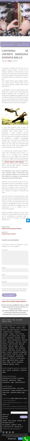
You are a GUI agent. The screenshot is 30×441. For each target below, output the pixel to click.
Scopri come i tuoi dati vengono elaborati (14, 301)
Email (4, 274)
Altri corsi (5, 418)
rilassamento (6, 382)
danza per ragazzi (13, 346)
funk (16, 348)
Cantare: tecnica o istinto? (9, 233)
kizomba (9, 352)
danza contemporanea (14, 340)
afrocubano (24, 330)
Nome (4, 267)
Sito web (4, 281)
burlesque (5, 334)
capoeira (4, 336)
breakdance (17, 332)
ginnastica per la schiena (9, 378)
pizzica (21, 354)
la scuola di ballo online (9, 388)
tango (8, 362)
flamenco (11, 348)
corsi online (20, 388)
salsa (3, 360)
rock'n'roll (12, 358)
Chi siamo (8, 319)
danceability (10, 338)
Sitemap (19, 420)
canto (3, 370)
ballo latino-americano (13, 330)
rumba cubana (21, 358)
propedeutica (10, 356)
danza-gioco (10, 342)
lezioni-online (7, 354)
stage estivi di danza (12, 360)
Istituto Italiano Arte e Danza (18, 398)
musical (9, 370)
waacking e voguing (8, 364)
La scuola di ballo (7, 326)
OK (20, 438)
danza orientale (13, 344)
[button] (12, 1)
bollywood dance (8, 332)
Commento (5, 250)
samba (21, 360)
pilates (19, 380)
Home (3, 319)
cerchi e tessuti (19, 334)
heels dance (11, 350)
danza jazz (18, 342)
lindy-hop (15, 354)
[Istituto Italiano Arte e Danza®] (15, 12)
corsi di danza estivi (14, 336)
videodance (20, 362)
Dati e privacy (12, 420)
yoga (12, 382)
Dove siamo (19, 319)
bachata (18, 328)
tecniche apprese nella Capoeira (14, 162)
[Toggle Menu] (17, 1)
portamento (15, 370)
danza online (6, 390)
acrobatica (5, 328)
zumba (17, 364)
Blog (9, 321)
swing (4, 362)
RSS (24, 420)
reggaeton (5, 358)
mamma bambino (20, 382)
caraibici (11, 334)
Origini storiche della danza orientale (11, 227)
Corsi (13, 319)
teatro (4, 372)
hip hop (18, 350)
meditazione (12, 380)
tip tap (14, 362)
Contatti (4, 321)
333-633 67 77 (19, 427)
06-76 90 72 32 (8, 427)
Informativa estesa (12, 438)
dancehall (17, 338)
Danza (9, 61)
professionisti (20, 356)
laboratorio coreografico (20, 352)
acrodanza (12, 328)
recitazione (23, 370)
